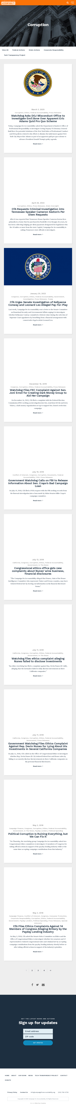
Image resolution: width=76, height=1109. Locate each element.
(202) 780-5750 (63, 1092)
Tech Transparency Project (14, 55)
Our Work (22, 1075)
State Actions (34, 50)
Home (7, 1075)
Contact (63, 1075)
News (30, 1075)
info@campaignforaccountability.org (43, 1092)
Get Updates (38, 1043)
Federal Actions (18, 50)
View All (5, 50)
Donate (8, 1080)
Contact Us (24, 1092)
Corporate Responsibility (54, 50)
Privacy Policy (12, 1092)
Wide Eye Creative (40, 1103)
